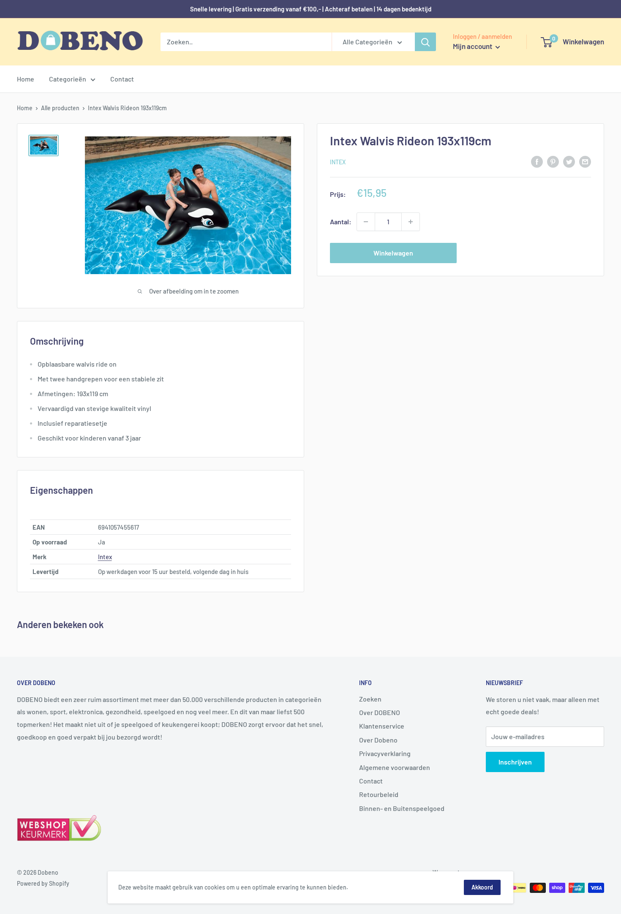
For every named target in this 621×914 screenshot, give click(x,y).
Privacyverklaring (385, 753)
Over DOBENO (379, 712)
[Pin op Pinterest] (553, 161)
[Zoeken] (425, 42)
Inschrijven (515, 762)
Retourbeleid (378, 794)
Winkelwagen (393, 253)
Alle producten (60, 108)
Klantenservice (381, 726)
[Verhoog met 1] (410, 222)
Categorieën (67, 79)
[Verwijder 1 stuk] (366, 222)
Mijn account (473, 46)
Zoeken (370, 699)
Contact (122, 79)
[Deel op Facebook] (537, 161)
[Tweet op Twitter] (569, 161)
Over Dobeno (378, 740)
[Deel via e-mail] (585, 161)
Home (25, 79)
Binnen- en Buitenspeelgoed (401, 808)
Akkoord (482, 887)
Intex (338, 162)
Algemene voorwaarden (394, 767)
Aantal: (340, 222)
